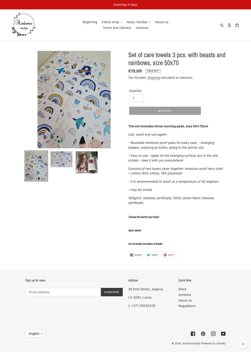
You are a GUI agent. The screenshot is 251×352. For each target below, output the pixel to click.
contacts (184, 295)
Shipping (154, 77)
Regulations (187, 306)
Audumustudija (191, 343)
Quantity (135, 91)
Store (182, 289)
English (34, 333)
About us (185, 300)
